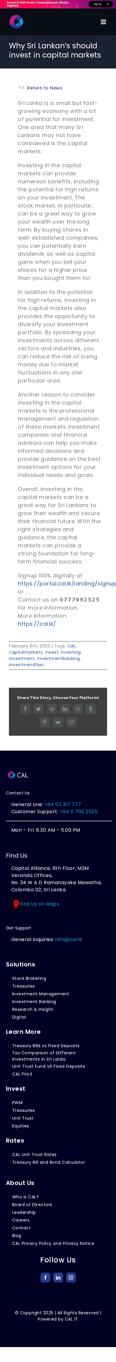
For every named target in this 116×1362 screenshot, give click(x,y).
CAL (72, 646)
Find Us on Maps (39, 904)
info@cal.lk (68, 939)
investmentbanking (58, 658)
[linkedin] (58, 1277)
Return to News (44, 88)
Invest (51, 652)
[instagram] (71, 1277)
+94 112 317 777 (63, 804)
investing (71, 652)
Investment (22, 658)
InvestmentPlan (26, 665)
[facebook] (45, 1277)
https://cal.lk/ (37, 623)
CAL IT (71, 1319)
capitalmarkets (26, 652)
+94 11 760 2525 (78, 811)
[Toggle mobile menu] (104, 22)
